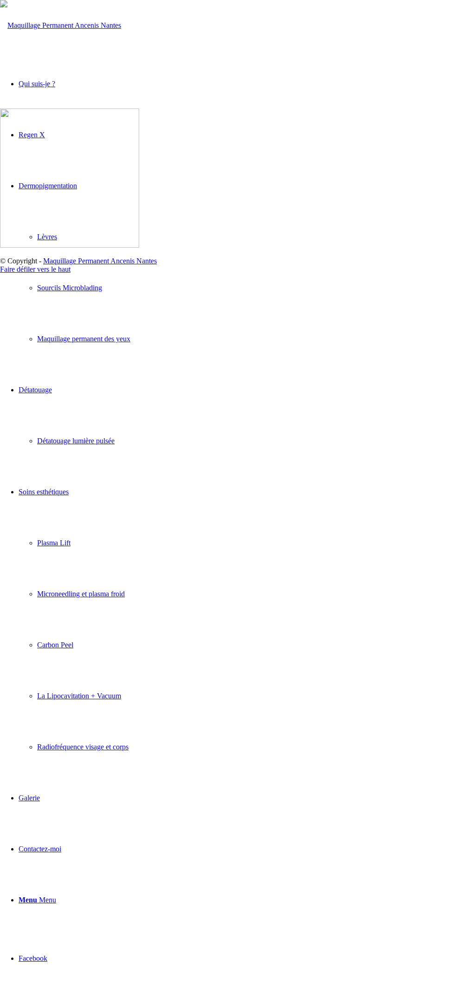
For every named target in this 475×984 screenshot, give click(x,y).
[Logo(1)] (60, 25)
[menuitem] (256, 287)
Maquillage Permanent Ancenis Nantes (100, 261)
